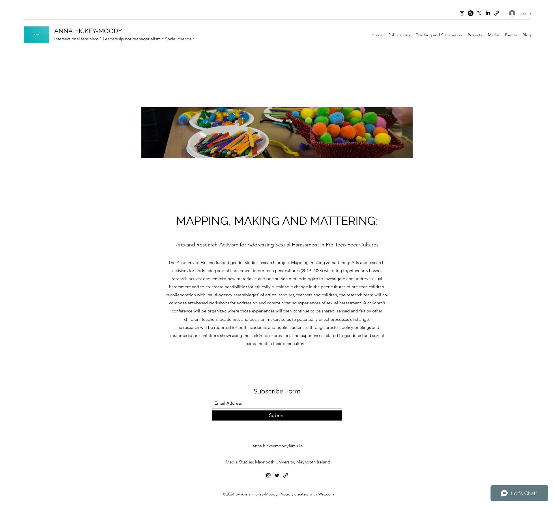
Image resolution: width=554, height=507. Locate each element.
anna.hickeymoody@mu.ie (278, 445)
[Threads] (470, 13)
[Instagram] (462, 13)
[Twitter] (277, 475)
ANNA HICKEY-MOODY (88, 31)
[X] (479, 13)
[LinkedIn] (488, 13)
